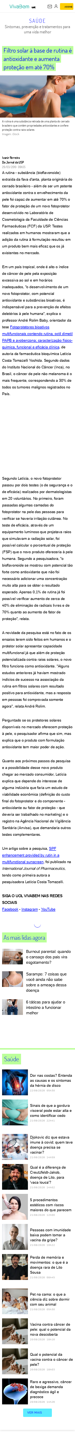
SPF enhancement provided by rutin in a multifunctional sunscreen (30, 855)
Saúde (37, 20)
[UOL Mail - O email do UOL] (49, 6)
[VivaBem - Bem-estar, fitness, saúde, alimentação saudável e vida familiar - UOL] (20, 6)
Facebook (10, 909)
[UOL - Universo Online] (34, 7)
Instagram (29, 909)
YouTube (48, 909)
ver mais (34, 1412)
